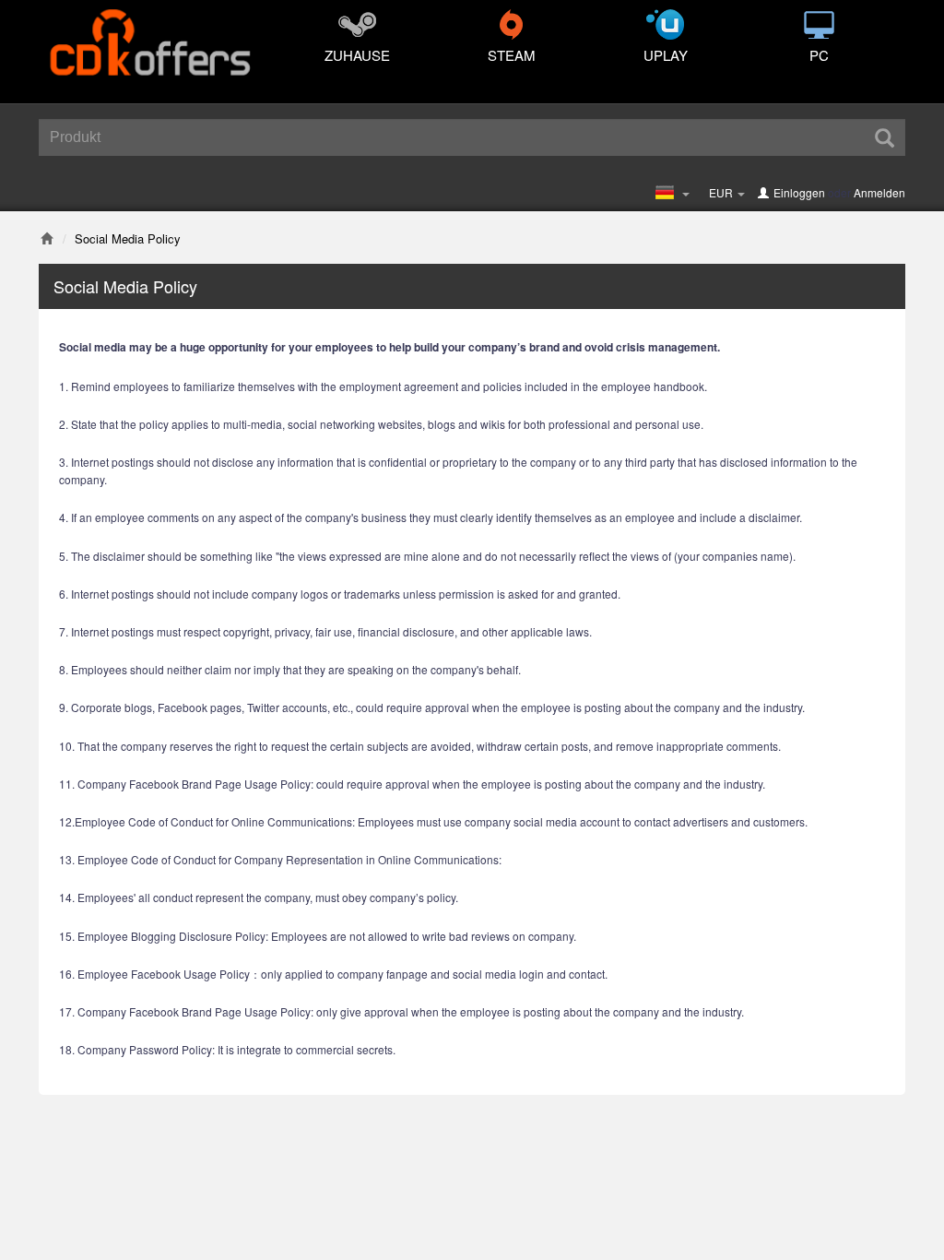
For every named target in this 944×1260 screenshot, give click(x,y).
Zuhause (357, 55)
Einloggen (799, 192)
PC (819, 55)
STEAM (512, 55)
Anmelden (879, 192)
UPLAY (665, 55)
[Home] (47, 238)
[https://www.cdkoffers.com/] (149, 33)
